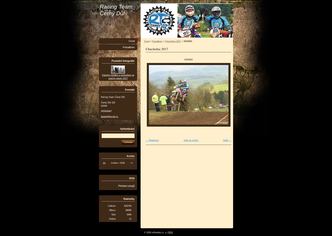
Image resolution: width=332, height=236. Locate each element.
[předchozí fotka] (151, 95)
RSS (170, 232)
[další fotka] (226, 95)
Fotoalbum (157, 41)
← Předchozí (152, 140)
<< (104, 163)
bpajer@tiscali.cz (109, 116)
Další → (227, 140)
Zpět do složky (191, 140)
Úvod (146, 41)
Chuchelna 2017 (173, 41)
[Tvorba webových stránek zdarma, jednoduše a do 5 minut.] (166, 233)
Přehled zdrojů (126, 186)
